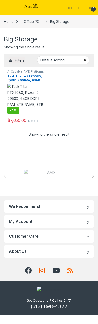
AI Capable (14, 71)
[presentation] (93, 176)
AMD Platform (33, 71)
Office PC (31, 21)
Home (8, 21)
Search (70, 7)
